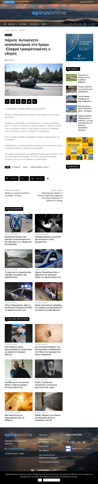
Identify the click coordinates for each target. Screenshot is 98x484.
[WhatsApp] (18, 101)
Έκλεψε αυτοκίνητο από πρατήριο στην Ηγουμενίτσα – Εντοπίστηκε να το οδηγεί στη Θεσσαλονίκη (18, 240)
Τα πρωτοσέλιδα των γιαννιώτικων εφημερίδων (85, 89)
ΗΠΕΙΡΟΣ (8, 234)
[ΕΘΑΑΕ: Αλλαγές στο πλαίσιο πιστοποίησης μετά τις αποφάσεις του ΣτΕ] (49, 401)
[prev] (59, 2)
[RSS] (75, 24)
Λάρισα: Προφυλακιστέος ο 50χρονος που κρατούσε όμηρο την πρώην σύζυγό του (48, 274)
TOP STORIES (9, 412)
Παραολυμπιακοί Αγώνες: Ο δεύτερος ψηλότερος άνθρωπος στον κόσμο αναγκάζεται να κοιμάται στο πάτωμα (50, 197)
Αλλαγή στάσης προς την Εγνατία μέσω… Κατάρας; (85, 108)
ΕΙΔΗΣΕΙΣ (14, 30)
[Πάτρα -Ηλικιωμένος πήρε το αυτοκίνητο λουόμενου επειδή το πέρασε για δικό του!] (19, 291)
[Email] (23, 101)
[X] (80, 24)
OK (40, 480)
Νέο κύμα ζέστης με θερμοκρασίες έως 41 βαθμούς (14, 417)
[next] (62, 2)
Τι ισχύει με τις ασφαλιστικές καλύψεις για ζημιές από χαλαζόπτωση (18, 274)
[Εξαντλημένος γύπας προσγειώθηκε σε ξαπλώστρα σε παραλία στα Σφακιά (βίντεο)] (19, 333)
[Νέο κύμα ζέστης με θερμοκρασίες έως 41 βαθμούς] (19, 401)
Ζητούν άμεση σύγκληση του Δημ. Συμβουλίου (85, 98)
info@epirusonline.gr (16, 449)
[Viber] (34, 101)
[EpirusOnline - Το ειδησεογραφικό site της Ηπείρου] (49, 13)
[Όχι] (95, 477)
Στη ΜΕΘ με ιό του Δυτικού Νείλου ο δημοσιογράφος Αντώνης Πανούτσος (17, 385)
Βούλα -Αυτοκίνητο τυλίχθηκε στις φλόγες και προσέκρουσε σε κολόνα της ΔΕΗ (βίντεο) (48, 307)
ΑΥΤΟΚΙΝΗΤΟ (16, 167)
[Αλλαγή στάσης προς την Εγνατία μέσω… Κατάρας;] (71, 108)
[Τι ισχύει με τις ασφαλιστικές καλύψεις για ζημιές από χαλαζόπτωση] (19, 258)
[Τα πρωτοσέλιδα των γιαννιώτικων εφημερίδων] (71, 89)
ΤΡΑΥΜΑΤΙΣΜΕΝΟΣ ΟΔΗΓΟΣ (39, 167)
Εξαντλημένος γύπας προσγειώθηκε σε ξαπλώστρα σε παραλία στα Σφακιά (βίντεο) (18, 350)
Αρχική (7, 30)
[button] (93, 24)
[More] (47, 178)
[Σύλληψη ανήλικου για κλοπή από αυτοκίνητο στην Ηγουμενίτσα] (49, 223)
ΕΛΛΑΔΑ (22, 30)
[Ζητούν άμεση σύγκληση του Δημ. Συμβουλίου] (71, 99)
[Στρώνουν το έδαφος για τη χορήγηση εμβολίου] (71, 77)
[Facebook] (71, 24)
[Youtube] (84, 24)
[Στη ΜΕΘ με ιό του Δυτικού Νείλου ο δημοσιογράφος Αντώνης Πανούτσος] (19, 368)
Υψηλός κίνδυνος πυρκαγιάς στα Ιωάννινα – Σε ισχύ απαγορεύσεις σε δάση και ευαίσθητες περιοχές (85, 123)
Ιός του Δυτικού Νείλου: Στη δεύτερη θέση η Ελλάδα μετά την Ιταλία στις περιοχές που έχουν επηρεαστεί (48, 350)
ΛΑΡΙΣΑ (25, 167)
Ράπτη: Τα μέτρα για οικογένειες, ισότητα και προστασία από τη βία (46, 385)
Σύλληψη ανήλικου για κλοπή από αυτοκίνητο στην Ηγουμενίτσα (48, 239)
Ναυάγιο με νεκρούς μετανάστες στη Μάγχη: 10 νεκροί (17, 194)
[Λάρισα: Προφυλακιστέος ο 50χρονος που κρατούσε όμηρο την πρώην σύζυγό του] (49, 258)
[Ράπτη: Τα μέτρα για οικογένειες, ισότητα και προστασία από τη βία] (49, 368)
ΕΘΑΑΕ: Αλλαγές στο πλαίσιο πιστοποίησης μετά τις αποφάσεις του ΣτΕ (47, 417)
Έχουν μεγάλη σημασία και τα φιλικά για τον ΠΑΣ (32, 2)
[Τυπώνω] (29, 101)
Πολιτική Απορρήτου (51, 480)
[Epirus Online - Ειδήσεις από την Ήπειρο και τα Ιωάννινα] (18, 435)
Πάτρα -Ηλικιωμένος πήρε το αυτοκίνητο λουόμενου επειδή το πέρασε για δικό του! (18, 307)
